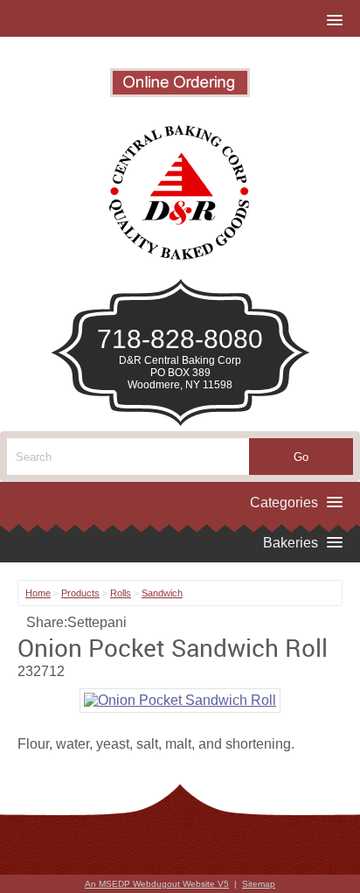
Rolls (120, 593)
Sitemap (258, 884)
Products (80, 593)
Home (38, 593)
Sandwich (162, 593)
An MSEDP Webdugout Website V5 (157, 884)
